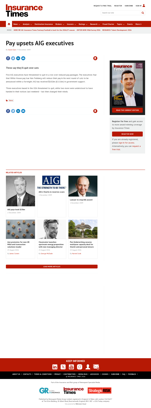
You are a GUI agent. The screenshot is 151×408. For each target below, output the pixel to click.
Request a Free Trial (103, 6)
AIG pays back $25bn (16, 209)
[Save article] (95, 58)
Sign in (67, 53)
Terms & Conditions (43, 374)
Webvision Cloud (81, 404)
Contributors (69, 374)
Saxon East (12, 50)
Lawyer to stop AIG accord (81, 200)
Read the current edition (127, 110)
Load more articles (51, 266)
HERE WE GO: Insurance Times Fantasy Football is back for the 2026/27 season (44, 30)
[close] (97, 53)
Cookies (105, 374)
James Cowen (14, 253)
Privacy (57, 374)
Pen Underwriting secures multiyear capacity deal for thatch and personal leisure (82, 244)
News (11, 100)
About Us (16, 374)
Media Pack (83, 374)
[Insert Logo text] (24, 16)
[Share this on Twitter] (13, 58)
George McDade (47, 253)
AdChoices (94, 374)
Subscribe (129, 6)
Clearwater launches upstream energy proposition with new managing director (51, 244)
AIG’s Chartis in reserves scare (52, 192)
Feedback (132, 374)
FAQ (123, 374)
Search (143, 13)
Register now (127, 134)
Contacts (27, 374)
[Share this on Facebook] (8, 58)
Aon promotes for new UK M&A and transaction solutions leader (18, 244)
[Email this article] (23, 58)
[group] (138, 24)
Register (118, 6)
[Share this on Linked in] (18, 58)
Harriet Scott (76, 253)
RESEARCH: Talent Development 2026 (116, 30)
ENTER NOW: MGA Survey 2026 (88, 30)
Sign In (138, 6)
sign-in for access (126, 142)
